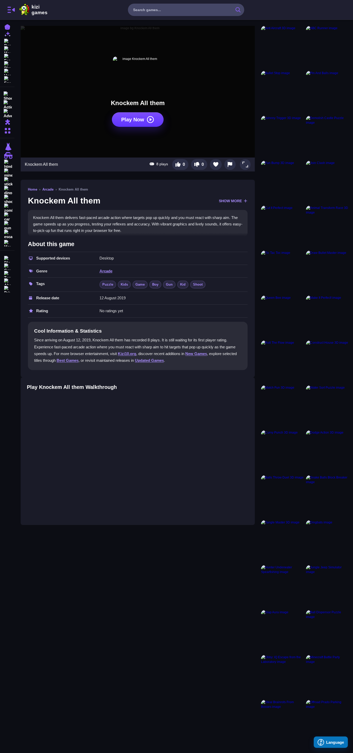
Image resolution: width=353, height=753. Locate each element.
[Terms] (7, 273)
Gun (169, 284)
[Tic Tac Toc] (282, 271)
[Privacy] (7, 288)
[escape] (7, 234)
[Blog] (7, 258)
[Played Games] (7, 64)
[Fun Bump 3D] (282, 182)
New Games (196, 353)
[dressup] (7, 146)
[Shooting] (7, 95)
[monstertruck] (7, 155)
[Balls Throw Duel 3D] (282, 496)
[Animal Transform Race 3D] (327, 227)
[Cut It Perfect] (282, 227)
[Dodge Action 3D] (327, 451)
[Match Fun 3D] (282, 406)
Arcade (47, 189)
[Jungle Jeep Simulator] (327, 586)
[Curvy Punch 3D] (282, 451)
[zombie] (7, 208)
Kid (183, 284)
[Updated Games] (7, 71)
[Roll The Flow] (282, 361)
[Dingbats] (327, 541)
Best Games (68, 360)
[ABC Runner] (327, 47)
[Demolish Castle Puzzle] (327, 137)
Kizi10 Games (40, 10)
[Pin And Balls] (327, 92)
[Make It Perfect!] (327, 316)
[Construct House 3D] (327, 361)
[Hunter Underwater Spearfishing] (282, 586)
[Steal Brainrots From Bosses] (282, 721)
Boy (155, 284)
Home (32, 189)
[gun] (7, 225)
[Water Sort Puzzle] (327, 406)
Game (140, 284)
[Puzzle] (7, 121)
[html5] (7, 164)
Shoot (198, 284)
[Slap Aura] (282, 631)
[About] (7, 281)
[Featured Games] (7, 56)
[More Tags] (7, 242)
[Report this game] (230, 164)
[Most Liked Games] (7, 49)
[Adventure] (7, 113)
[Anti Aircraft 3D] (282, 47)
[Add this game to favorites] (216, 164)
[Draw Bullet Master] (327, 271)
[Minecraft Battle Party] (327, 676)
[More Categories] (7, 130)
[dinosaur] (7, 190)
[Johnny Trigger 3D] (282, 137)
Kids (124, 284)
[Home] (7, 26)
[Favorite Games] (7, 79)
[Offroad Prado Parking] (327, 721)
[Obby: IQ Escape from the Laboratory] (282, 676)
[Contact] (7, 266)
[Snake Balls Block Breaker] (327, 496)
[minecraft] (7, 173)
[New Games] (7, 34)
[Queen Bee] (282, 316)
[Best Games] (7, 41)
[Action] (7, 104)
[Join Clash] (327, 182)
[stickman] (7, 181)
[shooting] (7, 199)
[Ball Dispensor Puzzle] (327, 631)
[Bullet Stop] (282, 92)
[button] (245, 164)
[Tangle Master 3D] (282, 541)
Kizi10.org (127, 353)
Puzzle (107, 284)
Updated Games (149, 360)
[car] (7, 217)
